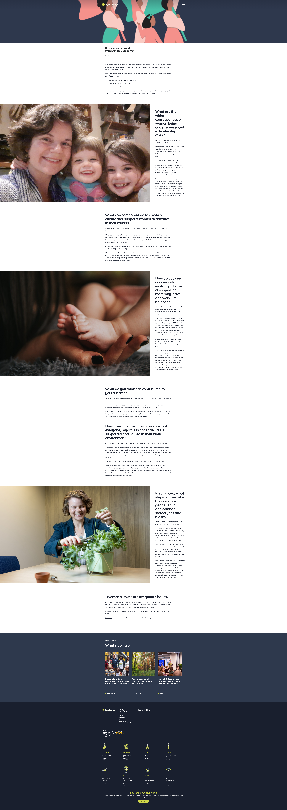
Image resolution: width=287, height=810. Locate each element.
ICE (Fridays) (122, 721)
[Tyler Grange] (110, 4)
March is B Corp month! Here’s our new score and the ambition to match (169, 681)
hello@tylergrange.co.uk (126, 710)
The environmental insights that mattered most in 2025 (142, 681)
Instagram (122, 717)
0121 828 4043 (123, 711)
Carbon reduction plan (125, 723)
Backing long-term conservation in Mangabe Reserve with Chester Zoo (117, 681)
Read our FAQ (143, 801)
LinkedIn (121, 716)
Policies (121, 719)
